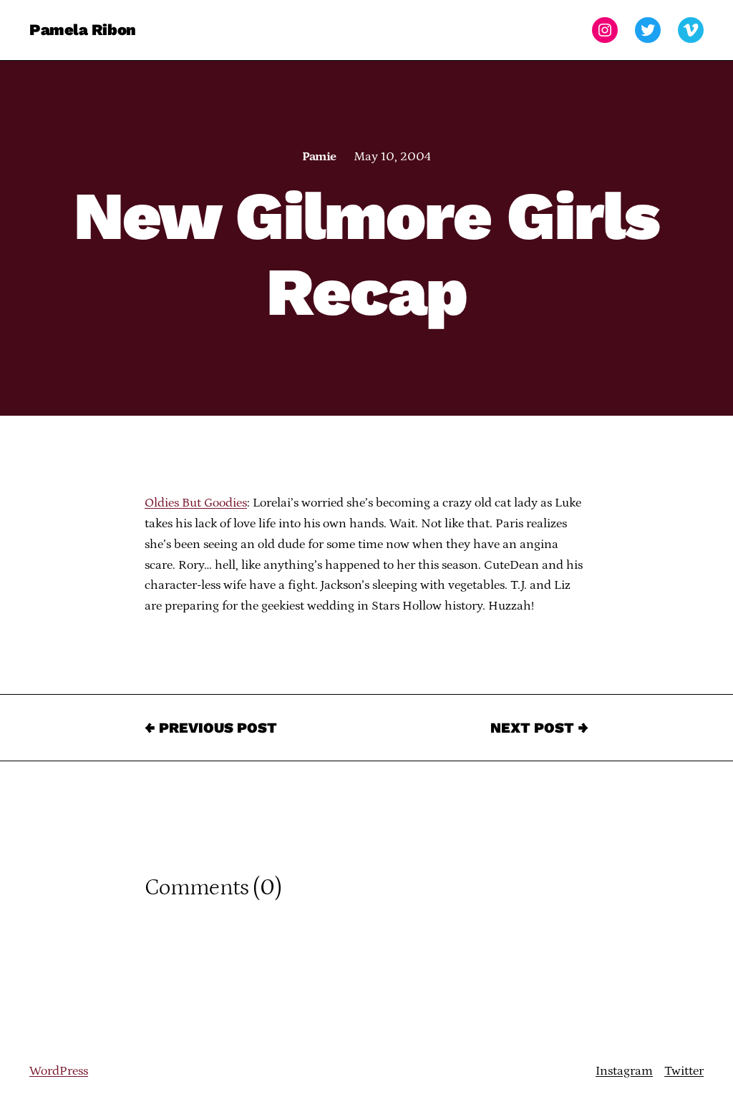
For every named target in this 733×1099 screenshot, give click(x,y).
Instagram (624, 1071)
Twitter (684, 1071)
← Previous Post (211, 727)
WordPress (58, 1071)
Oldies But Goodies (196, 503)
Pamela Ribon (82, 30)
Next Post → (539, 727)
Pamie (319, 157)
